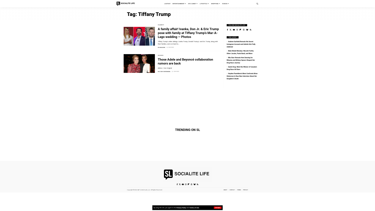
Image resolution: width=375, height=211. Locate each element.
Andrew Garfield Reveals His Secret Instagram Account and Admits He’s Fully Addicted (241, 44)
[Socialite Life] (126, 4)
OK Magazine (161, 47)
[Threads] (244, 29)
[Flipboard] (240, 29)
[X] (230, 29)
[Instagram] (237, 29)
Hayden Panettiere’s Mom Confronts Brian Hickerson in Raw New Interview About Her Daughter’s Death (242, 76)
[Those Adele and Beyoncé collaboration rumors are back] (139, 63)
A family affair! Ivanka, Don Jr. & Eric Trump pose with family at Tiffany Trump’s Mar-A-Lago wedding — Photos (188, 33)
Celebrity (161, 24)
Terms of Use (194, 208)
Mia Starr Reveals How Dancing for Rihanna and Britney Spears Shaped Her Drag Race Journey (241, 60)
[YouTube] (234, 29)
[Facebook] (227, 29)
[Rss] (250, 29)
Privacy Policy (181, 208)
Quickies (160, 55)
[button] (217, 208)
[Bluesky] (247, 29)
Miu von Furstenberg (164, 71)
